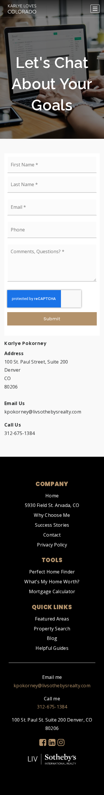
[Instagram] (60, 742)
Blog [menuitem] (52, 638)
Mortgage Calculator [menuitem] (52, 591)
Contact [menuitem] (52, 535)
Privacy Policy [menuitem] (52, 545)
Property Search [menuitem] (52, 628)
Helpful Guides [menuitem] (52, 648)
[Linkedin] (52, 742)
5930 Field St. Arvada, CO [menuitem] (52, 505)
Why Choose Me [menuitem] (52, 515)
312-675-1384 (52, 707)
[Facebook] (42, 742)
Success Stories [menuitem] (52, 525)
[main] (52, 228)
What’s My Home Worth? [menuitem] (51, 581)
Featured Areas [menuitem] (52, 619)
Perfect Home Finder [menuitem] (52, 572)
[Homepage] (22, 8)
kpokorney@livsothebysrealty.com (52, 685)
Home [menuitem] (52, 495)
